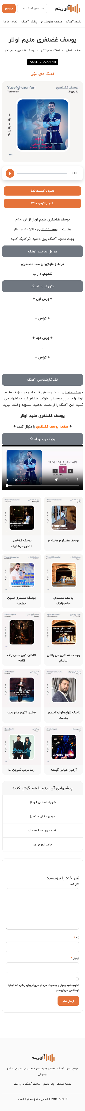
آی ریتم (21, 219)
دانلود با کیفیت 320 (42, 190)
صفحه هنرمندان (51, 21)
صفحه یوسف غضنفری (52, 426)
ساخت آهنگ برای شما (27, 1083)
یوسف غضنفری (48, 229)
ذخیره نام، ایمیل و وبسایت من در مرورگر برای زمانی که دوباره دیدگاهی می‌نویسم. (43, 987)
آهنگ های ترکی (50, 50)
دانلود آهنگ (74, 21)
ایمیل (75, 958)
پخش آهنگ (29, 21)
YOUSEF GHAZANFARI (42, 62)
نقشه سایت (64, 1083)
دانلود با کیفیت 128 (42, 203)
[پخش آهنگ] (10, 173)
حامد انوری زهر (42, 844)
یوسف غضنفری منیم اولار (51, 219)
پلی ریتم (48, 1083)
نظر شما (74, 884)
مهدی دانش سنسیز (43, 816)
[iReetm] (67, 8)
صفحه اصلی (73, 50)
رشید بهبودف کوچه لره (43, 830)
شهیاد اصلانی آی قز (43, 802)
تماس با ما (10, 21)
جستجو (9, 8)
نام (76, 937)
